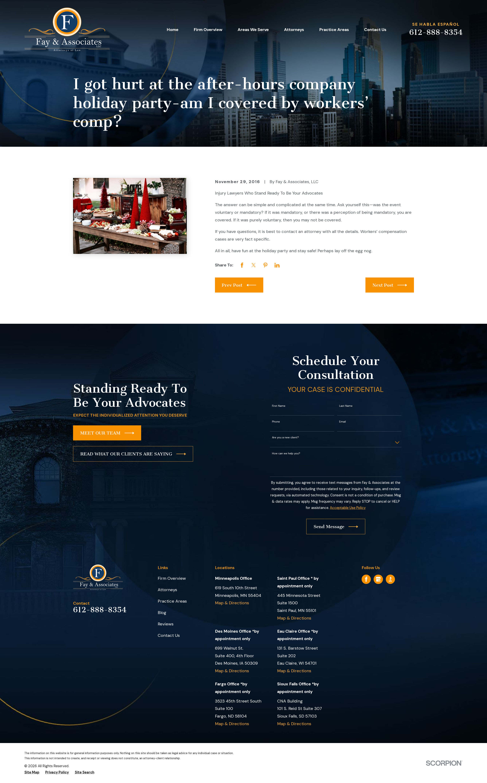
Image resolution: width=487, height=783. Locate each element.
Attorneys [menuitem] (294, 29)
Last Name (346, 405)
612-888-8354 (436, 32)
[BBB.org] (390, 579)
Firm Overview (172, 578)
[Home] (67, 30)
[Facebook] (366, 579)
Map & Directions (232, 603)
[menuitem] (31, 772)
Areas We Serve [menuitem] (253, 29)
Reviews (165, 624)
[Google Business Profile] (378, 579)
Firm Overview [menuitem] (208, 29)
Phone (276, 421)
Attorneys (167, 589)
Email (342, 421)
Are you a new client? (285, 437)
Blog (162, 612)
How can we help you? (286, 453)
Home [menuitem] (172, 29)
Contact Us (169, 635)
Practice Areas (172, 601)
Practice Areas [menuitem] (334, 29)
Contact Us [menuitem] (375, 29)
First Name (278, 405)
